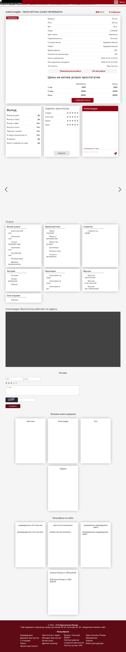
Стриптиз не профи (91, 232)
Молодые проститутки (51, 638)
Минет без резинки (52, 243)
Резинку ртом (55, 251)
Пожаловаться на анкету (70, 71)
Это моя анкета (98, 71)
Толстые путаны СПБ (73, 645)
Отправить (13, 406)
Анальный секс (14, 237)
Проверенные (91, 638)
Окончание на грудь (53, 276)
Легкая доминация (12, 280)
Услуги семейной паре (14, 243)
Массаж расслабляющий (92, 287)
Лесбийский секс (14, 254)
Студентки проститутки (74, 643)
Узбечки (89, 641)
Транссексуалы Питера (96, 635)
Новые (23, 643)
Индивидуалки (26, 635)
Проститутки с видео (51, 635)
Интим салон (47, 641)
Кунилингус (54, 247)
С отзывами (25, 641)
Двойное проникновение (14, 263)
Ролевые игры (17, 259)
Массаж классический (90, 282)
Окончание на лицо (53, 282)
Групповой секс (14, 248)
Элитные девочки (71, 640)
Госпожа (14, 275)
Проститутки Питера (69, 625)
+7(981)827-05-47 (82, 100)
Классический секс (15, 232)
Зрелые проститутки (29, 646)
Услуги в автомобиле (51, 255)
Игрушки (14, 300)
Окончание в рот (53, 287)
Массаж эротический (90, 276)
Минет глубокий (50, 232)
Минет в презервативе (52, 237)
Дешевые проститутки (29, 638)
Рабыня (14, 284)
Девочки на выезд (49, 643)
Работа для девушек (94, 643)
